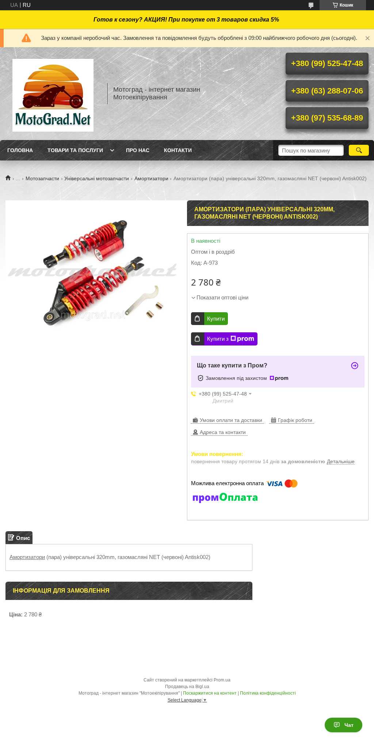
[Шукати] (359, 150)
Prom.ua (222, 680)
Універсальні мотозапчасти (96, 178)
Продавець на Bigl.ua (187, 686)
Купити (216, 319)
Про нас (137, 150)
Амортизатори (151, 178)
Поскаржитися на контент (210, 693)
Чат (349, 725)
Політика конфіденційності (268, 693)
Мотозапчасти (42, 178)
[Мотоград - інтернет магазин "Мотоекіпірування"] (52, 93)
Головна (20, 150)
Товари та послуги (75, 150)
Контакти (178, 150)
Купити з (218, 339)
